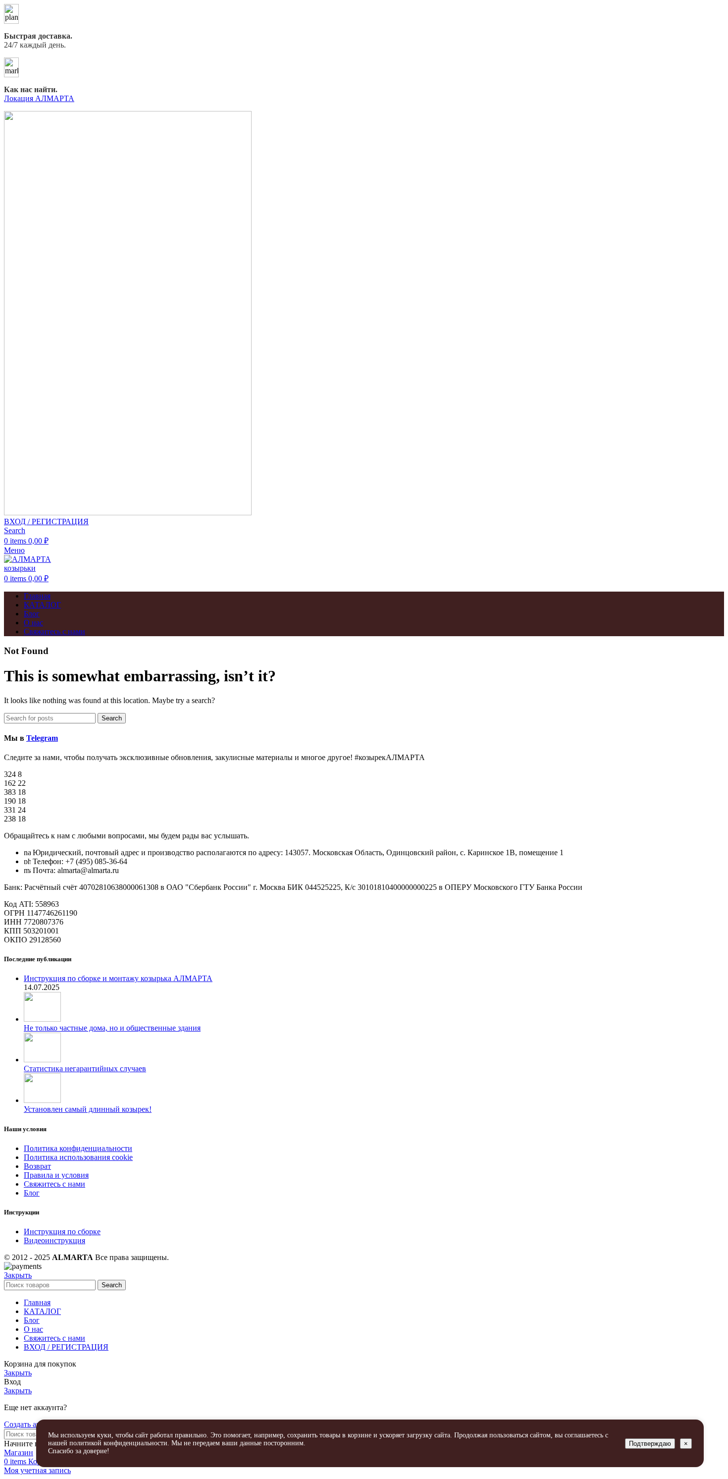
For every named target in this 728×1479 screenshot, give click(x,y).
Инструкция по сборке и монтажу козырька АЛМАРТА (118, 978)
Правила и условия (56, 1175)
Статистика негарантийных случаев (85, 1068)
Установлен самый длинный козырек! (88, 1109)
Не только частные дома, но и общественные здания (112, 1028)
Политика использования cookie (78, 1157)
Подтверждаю (650, 1443)
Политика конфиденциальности (78, 1148)
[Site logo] (128, 512)
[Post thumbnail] (42, 1019)
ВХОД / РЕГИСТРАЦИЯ (66, 1347)
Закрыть (18, 1275)
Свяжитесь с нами (54, 1184)
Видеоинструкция (54, 1240)
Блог (32, 1193)
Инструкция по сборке (62, 1231)
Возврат (37, 1166)
